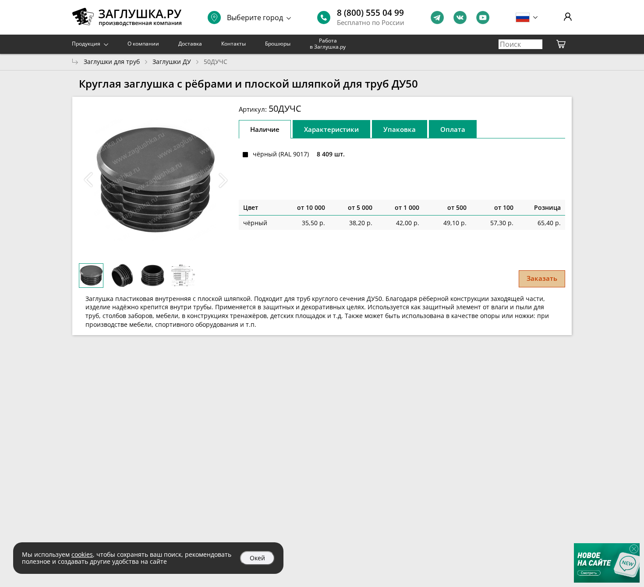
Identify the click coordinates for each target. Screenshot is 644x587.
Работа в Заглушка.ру (328, 43)
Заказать (542, 278)
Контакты (233, 43)
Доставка (190, 43)
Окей (257, 558)
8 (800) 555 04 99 (370, 13)
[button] (223, 180)
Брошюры (277, 43)
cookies (82, 554)
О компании (143, 43)
